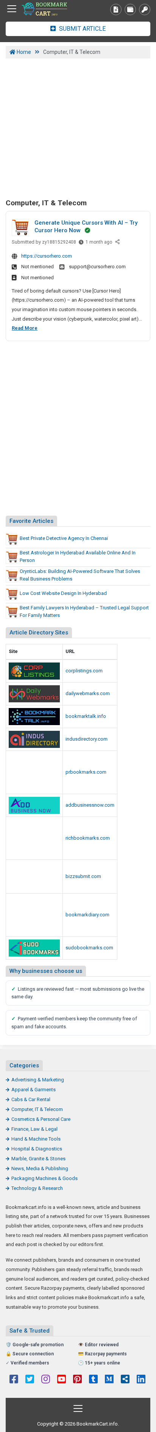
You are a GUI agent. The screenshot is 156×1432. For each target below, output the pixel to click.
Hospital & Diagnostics (36, 1149)
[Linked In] (141, 1380)
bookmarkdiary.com (87, 914)
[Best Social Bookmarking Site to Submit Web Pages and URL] (34, 772)
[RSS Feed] (125, 1380)
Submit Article (82, 28)
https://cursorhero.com (46, 256)
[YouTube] (61, 1380)
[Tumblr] (93, 1380)
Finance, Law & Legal (34, 1129)
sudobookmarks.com (89, 947)
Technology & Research (37, 1188)
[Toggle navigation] (12, 8)
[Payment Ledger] (130, 9)
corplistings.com (84, 671)
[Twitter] (29, 1380)
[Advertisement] (78, 127)
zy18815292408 (59, 242)
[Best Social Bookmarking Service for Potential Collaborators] (34, 948)
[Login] (144, 9)
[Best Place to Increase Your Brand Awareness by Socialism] (34, 915)
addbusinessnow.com (90, 805)
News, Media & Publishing (39, 1168)
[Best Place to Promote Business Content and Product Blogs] (47, 9)
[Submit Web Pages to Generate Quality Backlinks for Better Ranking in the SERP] (34, 838)
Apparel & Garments (33, 1089)
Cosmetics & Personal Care (40, 1119)
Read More (24, 328)
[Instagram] (45, 1380)
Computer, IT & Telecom (37, 1109)
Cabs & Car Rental (30, 1099)
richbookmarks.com (88, 838)
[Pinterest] (77, 1380)
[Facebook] (13, 1380)
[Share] (118, 242)
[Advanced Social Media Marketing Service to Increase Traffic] (34, 716)
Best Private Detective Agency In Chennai (64, 538)
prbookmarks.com (86, 772)
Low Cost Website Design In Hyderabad (63, 593)
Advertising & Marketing (37, 1080)
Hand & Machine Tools (36, 1139)
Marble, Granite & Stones (38, 1158)
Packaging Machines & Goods (44, 1178)
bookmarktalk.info (86, 716)
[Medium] (109, 1380)
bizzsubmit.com (83, 876)
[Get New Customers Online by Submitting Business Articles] (34, 876)
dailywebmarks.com (88, 693)
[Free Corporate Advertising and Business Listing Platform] (34, 671)
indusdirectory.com (87, 739)
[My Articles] (116, 9)
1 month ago (99, 244)
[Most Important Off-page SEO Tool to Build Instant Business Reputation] (34, 693)
